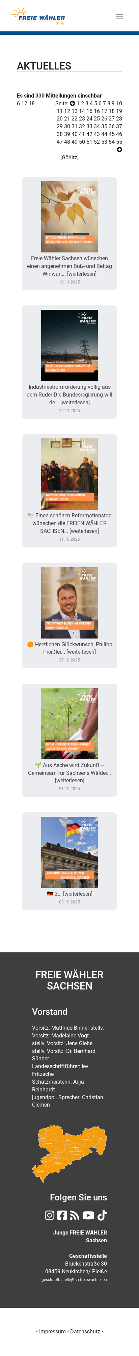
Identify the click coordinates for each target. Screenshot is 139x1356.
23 (82, 118)
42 (89, 134)
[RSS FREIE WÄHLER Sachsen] (73, 1217)
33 (89, 126)
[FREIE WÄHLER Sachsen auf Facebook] (61, 1217)
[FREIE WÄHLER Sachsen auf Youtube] (87, 1217)
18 (32, 103)
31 (75, 126)
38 (60, 134)
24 (89, 118)
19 (119, 111)
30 (67, 126)
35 (104, 126)
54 (112, 142)
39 (67, 134)
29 (60, 126)
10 (119, 103)
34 (97, 126)
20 (60, 118)
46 (119, 134)
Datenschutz (85, 1331)
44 (104, 134)
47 (60, 142)
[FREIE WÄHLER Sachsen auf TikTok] (101, 1217)
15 (89, 111)
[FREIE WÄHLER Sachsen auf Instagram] (48, 1217)
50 (82, 142)
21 (67, 118)
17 (104, 111)
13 (75, 111)
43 (97, 134)
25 (97, 118)
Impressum (52, 1331)
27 (112, 118)
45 (112, 134)
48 (67, 142)
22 (75, 118)
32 (82, 126)
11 (60, 111)
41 (82, 134)
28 (119, 118)
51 (89, 142)
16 (97, 111)
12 (24, 103)
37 (119, 126)
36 (112, 126)
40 (75, 134)
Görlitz (69, 157)
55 (119, 142)
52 (97, 142)
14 (82, 111)
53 (104, 142)
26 (104, 118)
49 (75, 142)
